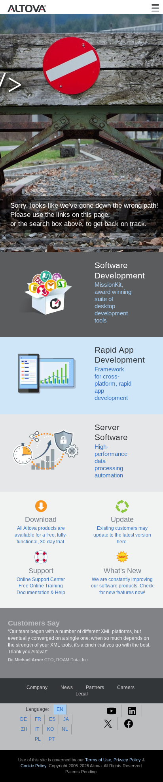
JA (66, 719)
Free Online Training (41, 586)
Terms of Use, (99, 759)
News (67, 687)
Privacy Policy (127, 759)
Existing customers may (122, 528)
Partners (95, 687)
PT (52, 739)
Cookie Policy (33, 765)
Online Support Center (41, 579)
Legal (82, 694)
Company (37, 687)
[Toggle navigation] (155, 8)
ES (52, 719)
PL (38, 739)
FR (38, 719)
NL (65, 729)
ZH (24, 729)
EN (60, 709)
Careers (126, 687)
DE (23, 719)
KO (50, 729)
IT (37, 729)
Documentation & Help (41, 592)
